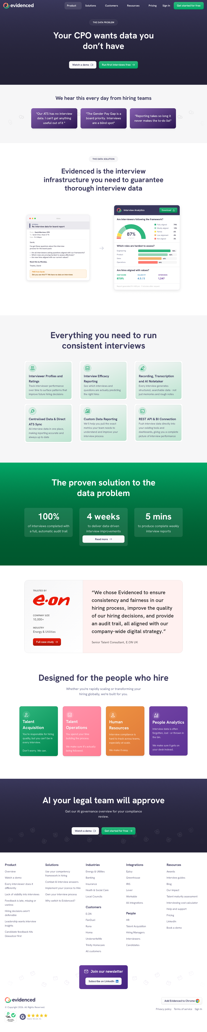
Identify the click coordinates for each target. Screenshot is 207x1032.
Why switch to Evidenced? (60, 900)
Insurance (91, 884)
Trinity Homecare (95, 945)
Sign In (198, 1009)
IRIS (128, 884)
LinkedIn (171, 921)
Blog (169, 884)
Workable (131, 896)
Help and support (176, 909)
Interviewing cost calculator (182, 902)
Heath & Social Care (97, 890)
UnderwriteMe (94, 938)
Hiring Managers (135, 932)
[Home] (18, 6)
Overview (10, 871)
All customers (93, 951)
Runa (89, 926)
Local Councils (94, 896)
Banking (90, 877)
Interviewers (133, 938)
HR (127, 920)
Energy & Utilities (95, 871)
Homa (89, 932)
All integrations (134, 902)
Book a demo (174, 927)
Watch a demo (13, 877)
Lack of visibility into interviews (22, 894)
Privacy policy (163, 1009)
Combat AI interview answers (61, 882)
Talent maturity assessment (182, 896)
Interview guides (176, 877)
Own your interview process (61, 894)
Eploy (129, 871)
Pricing (170, 915)
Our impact (173, 890)
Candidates (132, 945)
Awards (171, 871)
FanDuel (90, 920)
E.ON (89, 913)
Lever (129, 890)
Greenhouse (133, 877)
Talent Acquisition (136, 926)
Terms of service (183, 1009)
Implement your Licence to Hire (63, 888)
